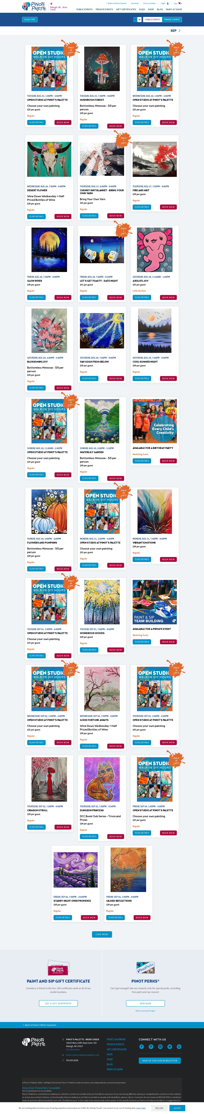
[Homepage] (42, 1042)
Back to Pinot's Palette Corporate (40, 1025)
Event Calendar (116, 1039)
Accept (177, 1108)
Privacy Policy (42, 1088)
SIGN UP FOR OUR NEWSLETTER (159, 1060)
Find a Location (149, 3)
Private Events (104, 9)
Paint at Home (174, 9)
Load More (102, 934)
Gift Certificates (126, 9)
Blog (160, 9)
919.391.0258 (72, 1060)
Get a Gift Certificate (58, 1003)
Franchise (135, 3)
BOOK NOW (63, 122)
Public (152, 19)
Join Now (145, 1003)
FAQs (142, 9)
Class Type (29, 19)
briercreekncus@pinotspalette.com (82, 1055)
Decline (159, 1108)
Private (172, 19)
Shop (151, 9)
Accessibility (54, 1088)
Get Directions (73, 1049)
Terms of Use (28, 1088)
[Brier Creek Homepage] (34, 6)
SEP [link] (174, 31)
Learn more (141, 1108)
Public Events (84, 9)
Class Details (36, 122)
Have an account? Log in (145, 1011)
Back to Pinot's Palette (117, 3)
